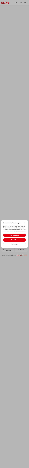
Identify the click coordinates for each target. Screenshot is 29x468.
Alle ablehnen (14, 240)
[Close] (25, 223)
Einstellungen (14, 244)
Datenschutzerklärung (19, 231)
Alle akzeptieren (14, 235)
